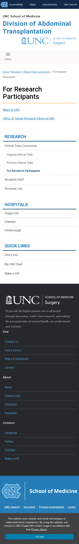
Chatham (10, 222)
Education (11, 404)
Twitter (9, 441)
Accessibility (16, 4)
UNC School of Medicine (21, 16)
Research (16, 71)
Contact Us (12, 341)
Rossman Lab (13, 188)
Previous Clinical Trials (20, 162)
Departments (50, 4)
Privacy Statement (51, 507)
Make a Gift (12, 273)
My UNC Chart (13, 264)
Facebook (11, 433)
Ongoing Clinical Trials (20, 154)
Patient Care (12, 396)
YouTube (10, 450)
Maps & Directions (16, 359)
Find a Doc (11, 255)
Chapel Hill (11, 213)
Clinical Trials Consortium (36, 71)
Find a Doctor (13, 350)
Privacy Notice (39, 529)
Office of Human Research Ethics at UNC (28, 118)
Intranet (29, 507)
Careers (10, 367)
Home (6, 71)
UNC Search (70, 4)
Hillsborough (13, 230)
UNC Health (12, 507)
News (8, 387)
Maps (33, 4)
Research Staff (14, 179)
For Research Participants (23, 170)
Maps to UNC (11, 110)
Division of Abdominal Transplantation (37, 27)
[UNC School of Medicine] (39, 490)
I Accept (39, 536)
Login (72, 507)
